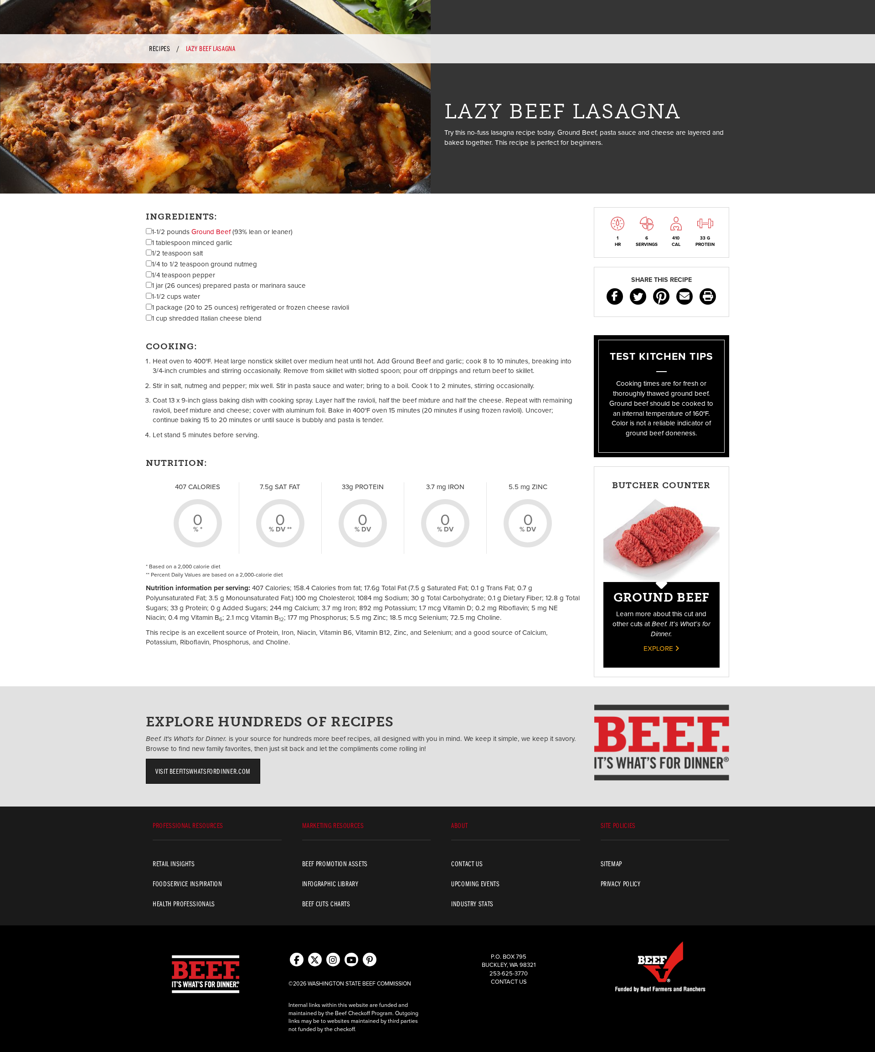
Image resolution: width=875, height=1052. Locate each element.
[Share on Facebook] (615, 296)
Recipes (159, 48)
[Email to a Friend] (684, 296)
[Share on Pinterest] (661, 296)
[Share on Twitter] (638, 296)
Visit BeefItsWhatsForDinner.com (203, 771)
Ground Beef (211, 232)
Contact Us (509, 982)
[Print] (708, 296)
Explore (659, 648)
